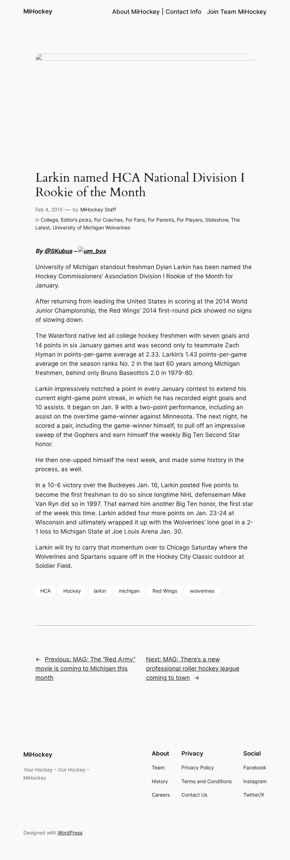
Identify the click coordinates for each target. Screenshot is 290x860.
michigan (129, 591)
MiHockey (37, 11)
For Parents (161, 220)
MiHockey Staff (98, 209)
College (49, 220)
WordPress (70, 833)
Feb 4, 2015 (49, 209)
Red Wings (164, 591)
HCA (45, 591)
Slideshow (216, 220)
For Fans (135, 220)
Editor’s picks (76, 220)
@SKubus (58, 251)
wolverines (202, 591)
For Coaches (108, 220)
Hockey (72, 591)
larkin (100, 591)
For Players (189, 220)
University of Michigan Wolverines (91, 227)
